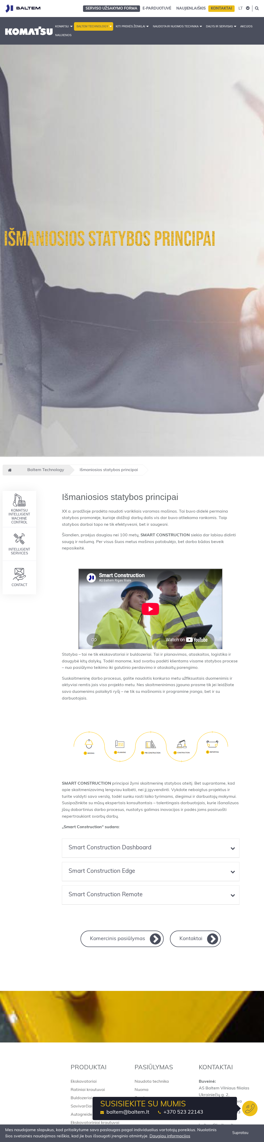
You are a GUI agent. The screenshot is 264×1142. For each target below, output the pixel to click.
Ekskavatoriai (84, 1082)
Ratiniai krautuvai (88, 1090)
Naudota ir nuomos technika (176, 26)
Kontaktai (221, 9)
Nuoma (141, 1090)
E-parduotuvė (157, 9)
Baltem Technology (92, 26)
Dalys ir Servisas (219, 26)
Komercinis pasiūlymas (117, 938)
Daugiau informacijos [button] (170, 1136)
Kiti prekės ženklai (130, 26)
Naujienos (63, 35)
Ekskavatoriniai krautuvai (95, 1123)
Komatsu (62, 26)
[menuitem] (63, 26)
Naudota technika (152, 1082)
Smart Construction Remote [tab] (106, 895)
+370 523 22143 (183, 1112)
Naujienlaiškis (191, 9)
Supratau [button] (240, 1133)
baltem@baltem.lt (127, 1112)
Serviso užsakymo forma (111, 9)
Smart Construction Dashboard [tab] (110, 848)
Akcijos (246, 26)
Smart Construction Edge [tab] (102, 871)
